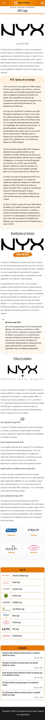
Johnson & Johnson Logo (20, 575)
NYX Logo (16, 629)
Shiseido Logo (17, 636)
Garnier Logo (17, 595)
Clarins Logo (17, 622)
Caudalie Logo (17, 602)
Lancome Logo (17, 589)
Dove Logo (16, 616)
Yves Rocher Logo (18, 609)
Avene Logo (16, 582)
